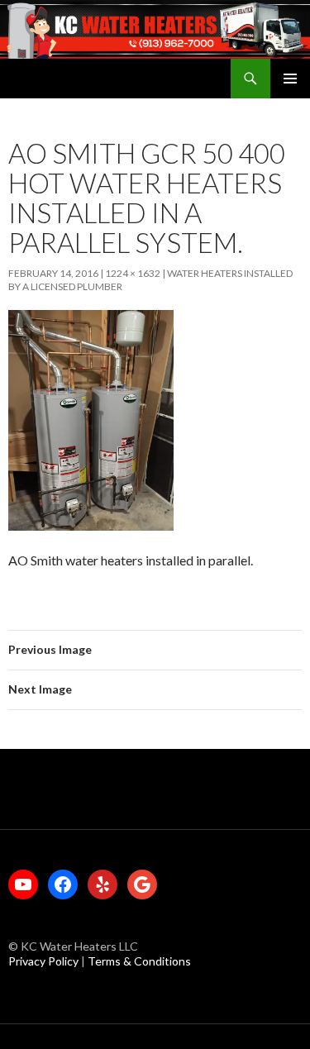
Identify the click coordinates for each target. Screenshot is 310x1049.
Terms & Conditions (139, 961)
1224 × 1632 (132, 273)
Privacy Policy (44, 961)
